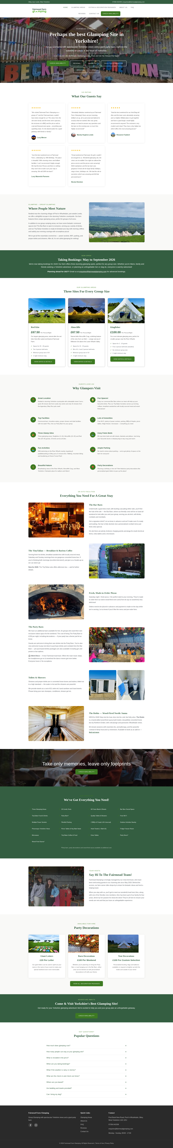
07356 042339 (117, 2)
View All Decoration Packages (86, 983)
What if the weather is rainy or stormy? (61, 1070)
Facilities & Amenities (113, 63)
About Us (123, 7)
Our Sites (92, 63)
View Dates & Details (43, 361)
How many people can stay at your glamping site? (65, 1052)
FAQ (132, 7)
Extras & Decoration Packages (102, 7)
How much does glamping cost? (58, 1046)
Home (65, 7)
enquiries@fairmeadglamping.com (134, 2)
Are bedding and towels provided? (59, 1088)
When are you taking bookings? (58, 1064)
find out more (94, 732)
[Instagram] (36, 1125)
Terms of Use (99, 1143)
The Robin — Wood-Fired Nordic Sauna (108, 713)
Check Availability (111, 13)
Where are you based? (54, 1082)
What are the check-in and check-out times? (63, 1076)
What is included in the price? (57, 1058)
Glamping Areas (78, 7)
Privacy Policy (109, 1143)
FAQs (94, 70)
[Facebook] (30, 1125)
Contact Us (94, 13)
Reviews (81, 13)
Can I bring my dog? (54, 1094)
